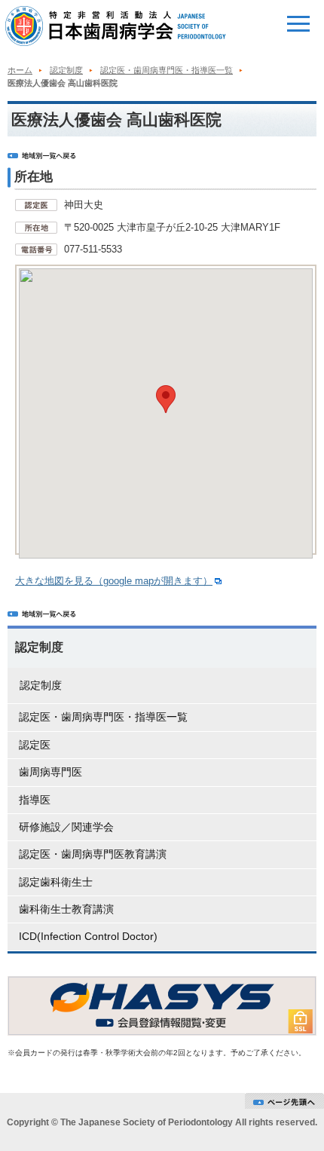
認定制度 (66, 70)
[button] (166, 399)
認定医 (34, 745)
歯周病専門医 (50, 772)
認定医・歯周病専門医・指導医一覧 (166, 70)
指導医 (34, 800)
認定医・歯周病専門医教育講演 (93, 854)
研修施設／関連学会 (66, 827)
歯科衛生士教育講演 (66, 909)
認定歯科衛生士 (56, 882)
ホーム (20, 70)
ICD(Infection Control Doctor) (88, 936)
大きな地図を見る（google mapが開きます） (113, 580)
